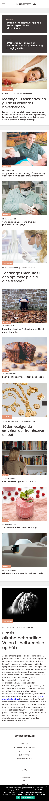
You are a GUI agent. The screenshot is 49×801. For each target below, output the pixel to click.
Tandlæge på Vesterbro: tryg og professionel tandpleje (19, 223)
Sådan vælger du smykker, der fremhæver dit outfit (23, 431)
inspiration (9, 20)
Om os (24, 781)
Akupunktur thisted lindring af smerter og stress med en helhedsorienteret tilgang (23, 174)
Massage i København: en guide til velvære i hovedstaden (24, 103)
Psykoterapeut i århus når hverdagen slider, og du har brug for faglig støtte (24, 46)
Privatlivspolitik (27, 798)
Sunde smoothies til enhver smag (19, 527)
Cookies (24, 784)
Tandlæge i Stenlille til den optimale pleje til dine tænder (21, 277)
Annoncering (24, 777)
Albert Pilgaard (30, 421)
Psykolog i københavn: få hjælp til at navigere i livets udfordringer (23, 25)
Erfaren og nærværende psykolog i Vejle (22, 573)
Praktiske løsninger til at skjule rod (19, 481)
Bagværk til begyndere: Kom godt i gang (23, 376)
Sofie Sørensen (26, 94)
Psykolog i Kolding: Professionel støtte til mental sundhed (23, 331)
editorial (6, 370)
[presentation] (44, 403)
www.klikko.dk (26, 758)
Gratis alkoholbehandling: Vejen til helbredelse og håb (23, 640)
